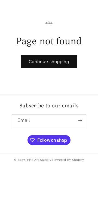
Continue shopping (49, 61)
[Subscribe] (80, 120)
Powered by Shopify (68, 160)
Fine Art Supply (39, 160)
